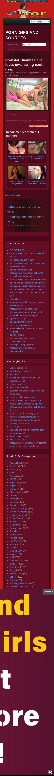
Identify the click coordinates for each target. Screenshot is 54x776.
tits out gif (14, 374)
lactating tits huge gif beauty (23, 344)
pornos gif (14, 426)
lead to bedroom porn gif (21, 269)
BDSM (13, 479)
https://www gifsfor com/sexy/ (24, 309)
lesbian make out (18, 384)
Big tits (13, 485)
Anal (12, 469)
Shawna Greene (17, 381)
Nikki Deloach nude (19, 387)
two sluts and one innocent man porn (27, 430)
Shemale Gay (16, 573)
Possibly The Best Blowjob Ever (16, 182)
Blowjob (15, 44)
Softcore (14, 577)
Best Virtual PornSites (37, 1)
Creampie (14, 498)
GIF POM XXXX (17, 250)
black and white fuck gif (21, 322)
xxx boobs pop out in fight (22, 260)
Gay (12, 531)
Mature (13, 554)
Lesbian (13, 547)
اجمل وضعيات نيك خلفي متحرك (24, 413)
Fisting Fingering (17, 518)
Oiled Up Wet (16, 560)
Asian (12, 472)
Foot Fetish (15, 521)
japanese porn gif (18, 318)
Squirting (14, 580)
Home (9, 44)
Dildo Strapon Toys (18, 508)
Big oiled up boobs (18, 368)
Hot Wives (14, 541)
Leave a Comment (12, 195)
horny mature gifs (18, 433)
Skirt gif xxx (15, 299)
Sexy (12, 570)
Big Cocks (14, 482)
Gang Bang (15, 524)
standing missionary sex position (25, 377)
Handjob (13, 537)
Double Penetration (19, 511)
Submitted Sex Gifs (19, 586)
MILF (12, 557)
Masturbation (16, 551)
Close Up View (17, 492)
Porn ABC (23, 1)
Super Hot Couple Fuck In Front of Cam (37, 158)
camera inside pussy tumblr (23, 397)
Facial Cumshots (18, 515)
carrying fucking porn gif (21, 325)
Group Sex (15, 534)
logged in (19, 225)
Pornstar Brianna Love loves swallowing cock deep (24, 64)
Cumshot (14, 502)
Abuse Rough (16, 463)
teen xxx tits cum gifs (20, 436)
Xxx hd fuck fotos (18, 439)
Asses (13, 476)
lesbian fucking (17, 335)
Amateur (14, 466)
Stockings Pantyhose (20, 583)
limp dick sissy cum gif (20, 371)
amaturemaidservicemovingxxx (24, 416)
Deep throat (15, 505)
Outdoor (13, 564)
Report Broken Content (38, 126)
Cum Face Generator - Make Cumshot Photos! (37, 182)
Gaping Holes (16, 528)
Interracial (14, 544)
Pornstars (14, 567)
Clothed (13, 495)
